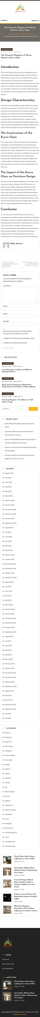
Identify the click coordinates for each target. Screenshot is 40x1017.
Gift (6, 787)
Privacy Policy (9, 964)
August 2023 (9, 637)
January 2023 (9, 668)
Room (7, 819)
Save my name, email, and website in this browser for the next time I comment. (17, 332)
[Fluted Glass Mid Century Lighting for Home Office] (7, 860)
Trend (7, 837)
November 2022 (10, 677)
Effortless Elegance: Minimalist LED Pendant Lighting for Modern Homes (19, 457)
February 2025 (10, 555)
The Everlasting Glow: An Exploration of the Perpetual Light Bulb (30, 264)
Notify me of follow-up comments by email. (20, 338)
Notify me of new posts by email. (16, 343)
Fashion (7, 769)
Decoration (9, 760)
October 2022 (9, 682)
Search (34, 21)
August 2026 (9, 473)
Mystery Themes (21, 1015)
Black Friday (9, 746)
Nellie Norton (18, 52)
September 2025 (11, 523)
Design (7, 764)
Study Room (9, 828)
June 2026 (8, 482)
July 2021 (8, 714)
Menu (5, 20)
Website (6, 321)
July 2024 (8, 587)
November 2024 (10, 568)
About (7, 959)
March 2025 (9, 550)
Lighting (7, 801)
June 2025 (8, 537)
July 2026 (8, 478)
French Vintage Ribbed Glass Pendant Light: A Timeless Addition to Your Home (20, 441)
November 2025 (10, 514)
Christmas (8, 751)
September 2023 (11, 632)
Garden (7, 783)
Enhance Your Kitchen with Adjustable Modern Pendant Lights (20, 449)
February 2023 (10, 664)
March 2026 (9, 496)
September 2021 (10, 709)
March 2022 (9, 700)
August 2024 (9, 582)
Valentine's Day (10, 846)
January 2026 (9, 505)
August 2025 (9, 528)
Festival (7, 774)
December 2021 (10, 705)
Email (5, 314)
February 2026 (10, 500)
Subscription (9, 969)
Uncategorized (7, 49)
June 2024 (8, 591)
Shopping (8, 823)
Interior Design (10, 792)
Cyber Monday (10, 755)
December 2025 (10, 509)
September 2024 (11, 578)
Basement (8, 737)
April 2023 (8, 655)
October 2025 (9, 519)
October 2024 (10, 573)
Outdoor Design (10, 810)
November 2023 (10, 623)
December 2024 (10, 564)
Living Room (9, 805)
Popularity (8, 814)
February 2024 (10, 609)
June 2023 (8, 646)
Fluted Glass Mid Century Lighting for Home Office (19, 425)
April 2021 (8, 718)
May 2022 (8, 695)
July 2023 (8, 641)
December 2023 (10, 618)
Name (5, 306)
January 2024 (9, 614)
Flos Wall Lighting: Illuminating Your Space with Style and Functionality (10, 265)
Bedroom (8, 742)
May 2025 (8, 541)
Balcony (7, 733)
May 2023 (8, 650)
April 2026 (8, 491)
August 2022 (9, 691)
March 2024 (9, 605)
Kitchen (7, 796)
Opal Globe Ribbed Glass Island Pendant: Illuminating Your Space (19, 433)
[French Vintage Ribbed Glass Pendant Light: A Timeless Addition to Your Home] (7, 883)
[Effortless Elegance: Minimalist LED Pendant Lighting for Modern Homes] (7, 909)
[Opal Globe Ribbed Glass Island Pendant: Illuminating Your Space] (7, 871)
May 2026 (8, 487)
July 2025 (8, 532)
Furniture (8, 778)
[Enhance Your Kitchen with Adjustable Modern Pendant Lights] (7, 897)
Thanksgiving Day (11, 833)
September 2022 (11, 686)
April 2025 (8, 546)
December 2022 (10, 673)
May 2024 (8, 596)
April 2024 (8, 600)
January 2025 (9, 559)
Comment (7, 286)
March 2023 (9, 659)
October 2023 (9, 627)
